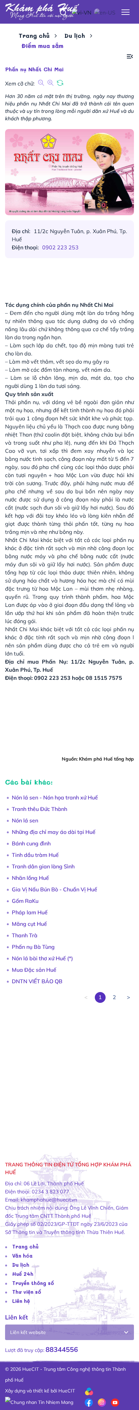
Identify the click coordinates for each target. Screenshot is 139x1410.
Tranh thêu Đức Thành (39, 809)
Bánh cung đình (31, 843)
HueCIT (66, 1391)
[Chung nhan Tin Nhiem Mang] (39, 1402)
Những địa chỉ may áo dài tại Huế (53, 831)
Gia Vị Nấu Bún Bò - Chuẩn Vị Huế (54, 889)
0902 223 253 (60, 247)
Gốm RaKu (25, 900)
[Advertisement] (69, 1072)
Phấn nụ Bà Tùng (33, 946)
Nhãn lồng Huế (30, 877)
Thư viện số (26, 1291)
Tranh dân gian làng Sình (43, 866)
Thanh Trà (24, 935)
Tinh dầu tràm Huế (35, 854)
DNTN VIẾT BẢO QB (37, 981)
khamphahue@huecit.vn (49, 1199)
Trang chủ (34, 35)
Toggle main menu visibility (126, 12)
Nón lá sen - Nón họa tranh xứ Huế (55, 797)
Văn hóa (22, 1255)
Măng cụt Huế (29, 923)
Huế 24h (22, 1273)
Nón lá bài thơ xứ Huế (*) (42, 958)
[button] (130, 56)
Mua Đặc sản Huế (34, 969)
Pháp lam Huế (30, 912)
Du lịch (74, 35)
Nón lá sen (25, 820)
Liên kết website (28, 1332)
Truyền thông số (33, 1283)
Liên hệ (21, 1300)
